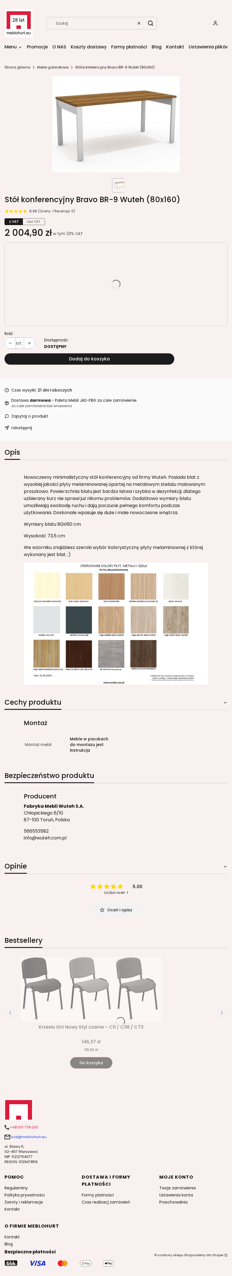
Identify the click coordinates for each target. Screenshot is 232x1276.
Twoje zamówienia (177, 1188)
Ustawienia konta (176, 1195)
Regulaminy (16, 1188)
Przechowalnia (173, 1202)
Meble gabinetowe (52, 67)
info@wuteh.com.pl (45, 838)
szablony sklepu (170, 1255)
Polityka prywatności (25, 1195)
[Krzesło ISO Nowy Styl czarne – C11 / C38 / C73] (91, 989)
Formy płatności (98, 1195)
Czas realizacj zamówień (106, 1202)
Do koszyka (91, 1063)
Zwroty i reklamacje (24, 1202)
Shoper (218, 1255)
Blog (9, 1244)
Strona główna (17, 67)
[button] (150, 23)
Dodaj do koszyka (89, 359)
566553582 (36, 831)
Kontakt (12, 1209)
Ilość (9, 333)
